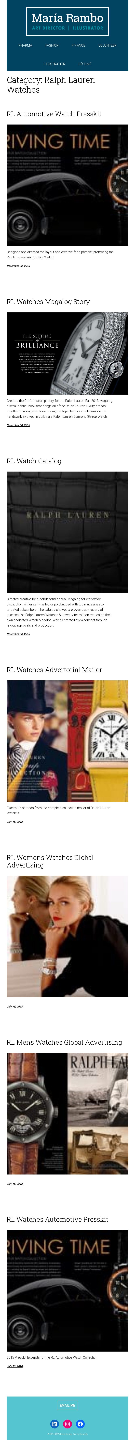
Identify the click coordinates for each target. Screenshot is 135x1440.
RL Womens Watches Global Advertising (50, 861)
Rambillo (84, 1434)
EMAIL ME (67, 1405)
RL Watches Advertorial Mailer (54, 669)
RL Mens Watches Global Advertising (64, 1042)
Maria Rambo (66, 1434)
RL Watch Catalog (34, 461)
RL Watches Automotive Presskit (57, 1219)
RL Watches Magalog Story (48, 301)
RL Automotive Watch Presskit (54, 114)
